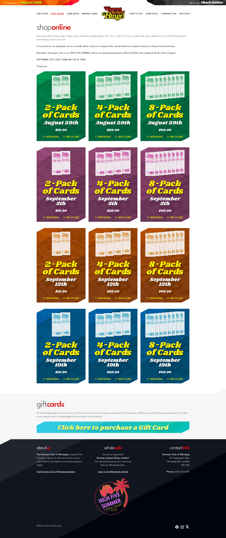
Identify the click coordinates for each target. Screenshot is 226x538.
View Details (52, 137)
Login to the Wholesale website (113, 472)
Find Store (42, 14)
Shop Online (57, 14)
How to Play (136, 14)
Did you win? (206, 3)
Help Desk (184, 14)
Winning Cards (90, 14)
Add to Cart (72, 137)
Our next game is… (22, 3)
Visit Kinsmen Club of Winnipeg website (56, 472)
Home (113, 13)
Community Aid (168, 14)
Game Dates (73, 14)
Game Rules (152, 14)
